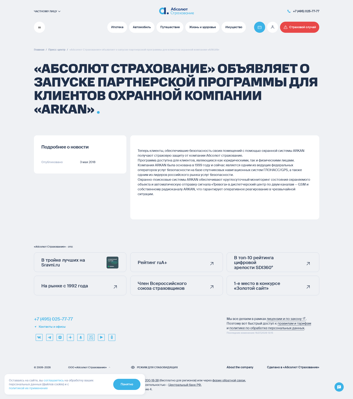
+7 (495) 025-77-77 (53, 319)
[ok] (112, 337)
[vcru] (91, 337)
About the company (240, 367)
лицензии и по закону (284, 319)
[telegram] (49, 337)
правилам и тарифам (294, 323)
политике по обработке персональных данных (266, 328)
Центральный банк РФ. (185, 385)
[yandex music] (80, 337)
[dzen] (70, 337)
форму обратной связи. (229, 380)
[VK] (39, 337)
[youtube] (101, 337)
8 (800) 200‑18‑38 (146, 380)
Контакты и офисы (52, 326)
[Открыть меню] (339, 387)
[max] (60, 337)
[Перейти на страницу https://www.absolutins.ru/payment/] (259, 27)
